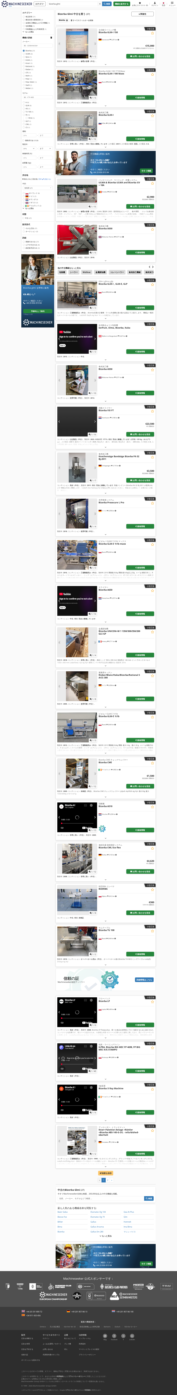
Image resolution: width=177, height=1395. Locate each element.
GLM (28, 105)
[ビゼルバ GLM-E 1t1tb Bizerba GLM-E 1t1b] (77, 727)
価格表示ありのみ (32, 140)
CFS (28, 72)
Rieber (29, 69)
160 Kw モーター (130, 1327)
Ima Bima (128, 1226)
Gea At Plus (129, 1212)
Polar (29, 79)
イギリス (33, 202)
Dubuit (117, 1327)
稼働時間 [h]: (27, 153)
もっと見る (107, 1236)
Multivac (87, 272)
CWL (28, 124)
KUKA (29, 60)
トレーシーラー (117, 272)
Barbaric (107, 1327)
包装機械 (30, 26)
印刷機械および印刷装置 (36, 29)
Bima (60, 1226)
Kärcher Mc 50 (70, 1327)
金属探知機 (100, 272)
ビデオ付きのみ (33, 245)
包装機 (62, 272)
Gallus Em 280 (97, 1231)
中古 (28, 218)
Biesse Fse (62, 1217)
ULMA (29, 54)
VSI (28, 108)
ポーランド (34, 193)
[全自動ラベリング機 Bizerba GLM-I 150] (77, 43)
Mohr (29, 76)
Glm (125, 1217)
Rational (30, 66)
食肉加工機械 (135, 272)
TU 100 (29, 112)
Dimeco (43, 1327)
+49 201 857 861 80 (124, 1311)
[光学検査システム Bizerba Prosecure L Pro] (77, 513)
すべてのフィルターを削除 (82, 20)
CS (28, 127)
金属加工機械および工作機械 (38, 23)
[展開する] (106, 64)
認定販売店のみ (33, 248)
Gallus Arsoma (97, 1226)
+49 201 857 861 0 (79, 1311)
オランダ (33, 199)
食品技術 (30, 16)
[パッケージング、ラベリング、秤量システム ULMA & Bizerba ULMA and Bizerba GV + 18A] (77, 194)
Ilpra (29, 57)
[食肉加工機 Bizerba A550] (77, 240)
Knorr (29, 63)
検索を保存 (106, 1173)
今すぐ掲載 (146, 170)
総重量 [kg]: (26, 163)
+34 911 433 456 (33, 1315)
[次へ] (95, 43)
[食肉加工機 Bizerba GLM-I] (77, 126)
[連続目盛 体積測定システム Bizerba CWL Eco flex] (77, 859)
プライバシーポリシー (73, 1390)
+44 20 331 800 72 (34, 1311)
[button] (172, 4)
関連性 (143, 14)
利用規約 (88, 1390)
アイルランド (34, 205)
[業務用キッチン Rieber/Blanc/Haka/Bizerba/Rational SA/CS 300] (77, 686)
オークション (32, 231)
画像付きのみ (32, 242)
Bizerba (30, 50)
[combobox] (38, 188)
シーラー (74, 272)
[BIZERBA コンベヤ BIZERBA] (77, 900)
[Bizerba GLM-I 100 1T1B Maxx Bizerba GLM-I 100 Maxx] (77, 85)
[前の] (59, 43)
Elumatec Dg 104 (98, 1212)
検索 (108, 4)
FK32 (31, 118)
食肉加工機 (150, 272)
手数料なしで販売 (38, 311)
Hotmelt (127, 1221)
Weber (29, 88)
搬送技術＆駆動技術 (34, 20)
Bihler (60, 1221)
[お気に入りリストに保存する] (152, 33)
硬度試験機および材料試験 (90, 1327)
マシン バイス (130, 1231)
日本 (44, 179)
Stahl (29, 85)
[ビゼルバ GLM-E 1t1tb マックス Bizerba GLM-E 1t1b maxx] (77, 555)
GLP (28, 121)
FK (28, 115)
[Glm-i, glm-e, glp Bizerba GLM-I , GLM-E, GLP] (77, 295)
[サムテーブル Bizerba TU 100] (77, 941)
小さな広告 (31, 228)
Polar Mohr (31, 82)
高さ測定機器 (55, 1327)
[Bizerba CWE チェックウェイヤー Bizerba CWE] (77, 773)
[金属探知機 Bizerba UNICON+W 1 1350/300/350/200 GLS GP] (77, 642)
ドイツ (32, 196)
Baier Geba (63, 1212)
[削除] (100, 4)
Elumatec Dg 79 (98, 1217)
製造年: (25, 144)
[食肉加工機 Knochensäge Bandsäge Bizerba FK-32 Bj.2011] (77, 467)
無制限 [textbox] (28, 188)
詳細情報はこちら (144, 979)
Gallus (93, 1221)
